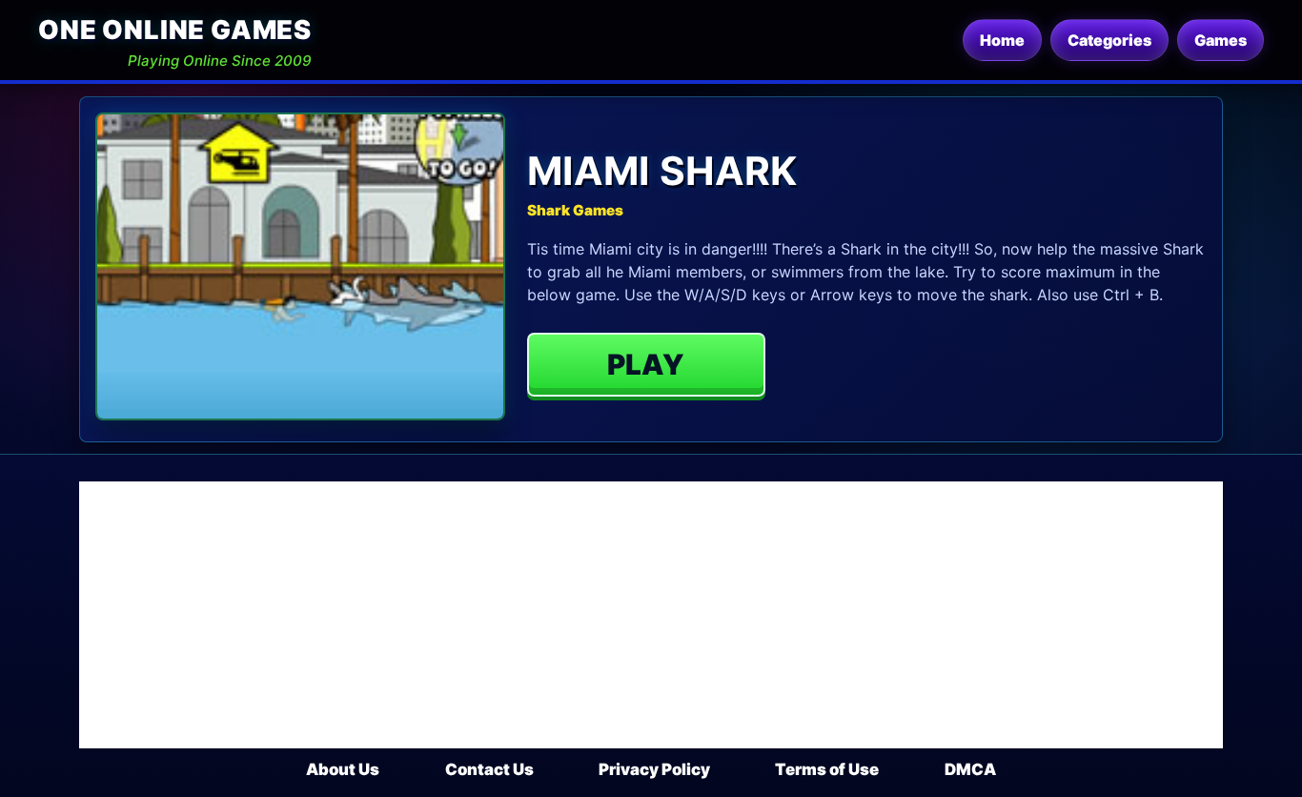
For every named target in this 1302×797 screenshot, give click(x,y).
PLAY (645, 364)
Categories (1109, 40)
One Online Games (175, 30)
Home (1002, 40)
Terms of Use (827, 769)
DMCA (970, 769)
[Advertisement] (651, 614)
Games (1220, 40)
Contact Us (489, 769)
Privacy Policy (654, 769)
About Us (342, 769)
